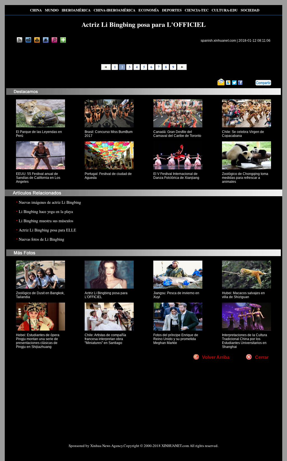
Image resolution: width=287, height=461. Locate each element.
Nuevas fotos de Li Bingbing (41, 239)
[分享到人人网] (251, 83)
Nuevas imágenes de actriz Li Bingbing (50, 202)
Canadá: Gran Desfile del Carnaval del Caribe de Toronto (177, 134)
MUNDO (52, 10)
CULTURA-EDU (225, 10)
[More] (63, 40)
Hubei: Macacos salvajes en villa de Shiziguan (243, 295)
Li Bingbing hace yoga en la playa (46, 211)
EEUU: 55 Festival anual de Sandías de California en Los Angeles (38, 178)
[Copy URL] (45, 40)
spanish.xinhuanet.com (218, 41)
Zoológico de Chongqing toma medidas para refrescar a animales (245, 178)
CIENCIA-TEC (197, 10)
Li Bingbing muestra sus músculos (46, 220)
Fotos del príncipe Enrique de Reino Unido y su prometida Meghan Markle (175, 339)
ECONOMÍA (148, 10)
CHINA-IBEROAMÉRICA (114, 10)
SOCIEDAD (250, 10)
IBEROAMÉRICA (76, 10)
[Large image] (54, 40)
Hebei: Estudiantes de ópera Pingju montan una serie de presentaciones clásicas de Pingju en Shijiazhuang (37, 341)
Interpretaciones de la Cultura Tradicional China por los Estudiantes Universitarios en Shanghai (244, 341)
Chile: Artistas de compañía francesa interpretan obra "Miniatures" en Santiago (105, 339)
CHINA (36, 10)
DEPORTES (172, 10)
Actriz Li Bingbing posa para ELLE (47, 230)
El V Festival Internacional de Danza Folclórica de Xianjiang (176, 176)
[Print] (37, 40)
